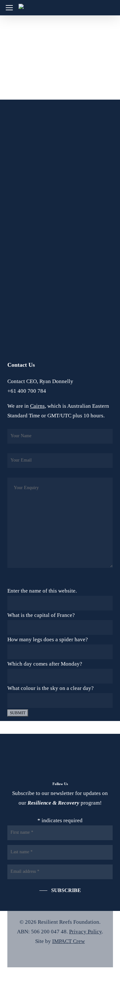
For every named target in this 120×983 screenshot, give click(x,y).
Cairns (37, 406)
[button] (9, 7)
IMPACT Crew (68, 941)
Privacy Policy (85, 932)
